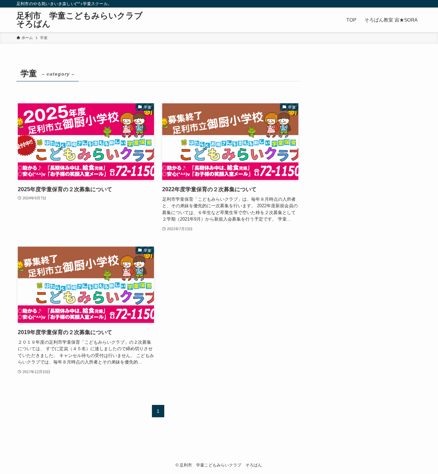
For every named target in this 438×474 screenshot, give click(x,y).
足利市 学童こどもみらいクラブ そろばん (83, 20)
